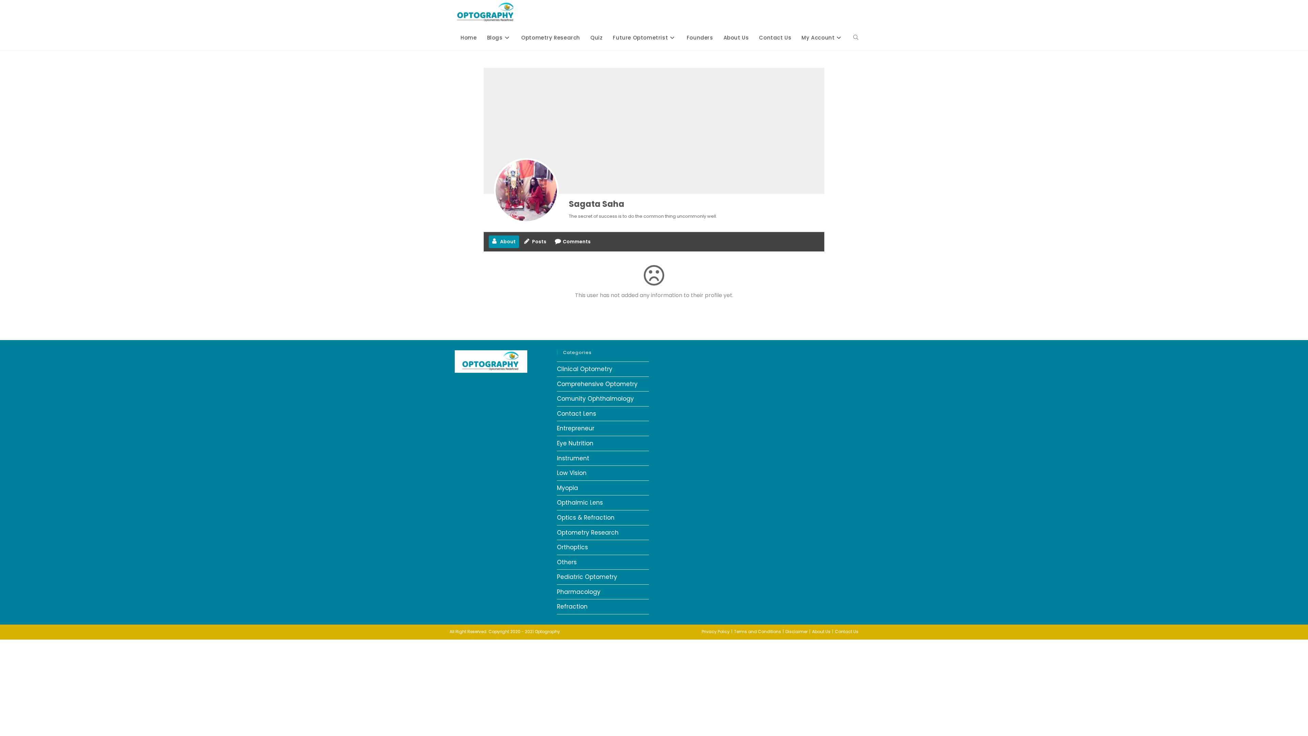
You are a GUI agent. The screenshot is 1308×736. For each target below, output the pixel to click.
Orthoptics (572, 547)
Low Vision (572, 473)
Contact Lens (576, 414)
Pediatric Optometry (587, 577)
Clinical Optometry (584, 369)
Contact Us (846, 631)
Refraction (572, 606)
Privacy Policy (716, 631)
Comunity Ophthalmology (595, 399)
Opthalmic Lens (580, 503)
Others (567, 562)
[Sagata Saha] (526, 190)
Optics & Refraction (585, 517)
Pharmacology (579, 592)
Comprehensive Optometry (597, 384)
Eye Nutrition (575, 443)
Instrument (573, 458)
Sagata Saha (596, 204)
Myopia (567, 488)
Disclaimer (796, 631)
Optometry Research (588, 532)
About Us (821, 631)
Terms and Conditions (757, 631)
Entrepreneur (575, 428)
